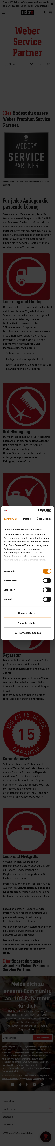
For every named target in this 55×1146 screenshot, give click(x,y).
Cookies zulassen (27, 613)
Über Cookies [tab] (44, 518)
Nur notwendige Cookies (27, 633)
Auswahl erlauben (27, 623)
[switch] (47, 580)
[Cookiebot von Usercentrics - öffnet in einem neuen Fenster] (38, 510)
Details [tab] (27, 518)
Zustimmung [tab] (10, 518)
